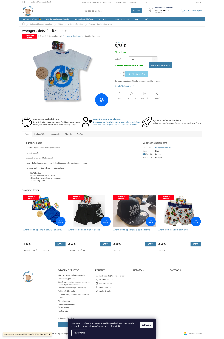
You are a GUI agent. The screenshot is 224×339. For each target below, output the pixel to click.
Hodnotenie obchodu (66, 304)
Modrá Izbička (104, 287)
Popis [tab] (27, 134)
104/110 (26, 250)
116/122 (36, 250)
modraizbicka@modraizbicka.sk (112, 276)
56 (119, 250)
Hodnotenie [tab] (55, 134)
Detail (60, 244)
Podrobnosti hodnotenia (73, 36)
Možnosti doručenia (160, 65)
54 (114, 250)
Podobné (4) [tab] (39, 134)
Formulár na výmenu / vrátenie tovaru (73, 294)
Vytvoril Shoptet (195, 333)
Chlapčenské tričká (163, 147)
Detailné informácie (123, 86)
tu (120, 326)
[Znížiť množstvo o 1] (124, 75)
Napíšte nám (63, 311)
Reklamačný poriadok (126, 2)
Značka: (92, 36)
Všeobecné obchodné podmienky (96, 2)
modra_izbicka (105, 291)
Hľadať (136, 10)
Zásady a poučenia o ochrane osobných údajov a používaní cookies (74, 283)
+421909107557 (106, 279)
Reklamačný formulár (66, 291)
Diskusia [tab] (68, 134)
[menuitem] (31, 19)
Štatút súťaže (63, 307)
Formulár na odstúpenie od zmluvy (72, 287)
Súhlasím (146, 324)
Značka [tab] (80, 134)
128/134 (45, 250)
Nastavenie (79, 332)
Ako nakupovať (64, 301)
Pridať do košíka (138, 74)
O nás (60, 297)
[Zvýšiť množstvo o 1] (124, 72)
